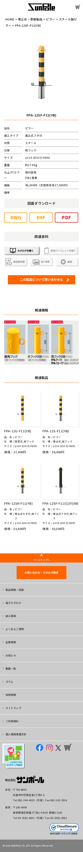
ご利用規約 (12, 721)
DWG (15, 217)
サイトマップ (13, 708)
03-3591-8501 (26, 818)
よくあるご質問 (15, 629)
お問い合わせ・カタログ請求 (41, 572)
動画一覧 (11, 668)
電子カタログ (13, 603)
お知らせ (11, 655)
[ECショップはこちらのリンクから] (77, 7)
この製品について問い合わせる (41, 279)
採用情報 (11, 694)
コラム (9, 681)
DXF (41, 217)
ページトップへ (41, 559)
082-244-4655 (26, 800)
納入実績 (11, 616)
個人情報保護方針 (16, 734)
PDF (66, 217)
